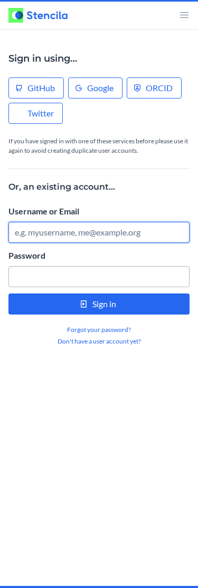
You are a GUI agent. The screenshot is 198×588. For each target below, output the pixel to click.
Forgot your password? (99, 330)
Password (26, 255)
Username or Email (43, 211)
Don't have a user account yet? (99, 341)
